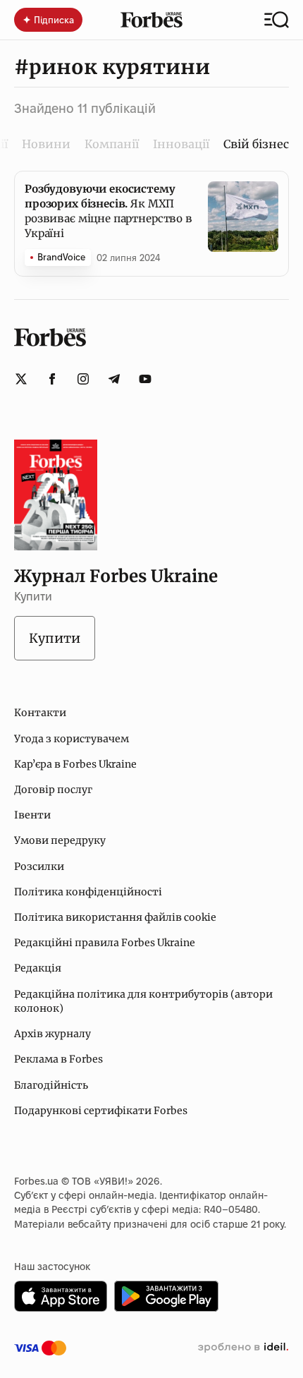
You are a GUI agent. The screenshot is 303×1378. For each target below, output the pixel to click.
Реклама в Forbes (58, 1059)
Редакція (37, 968)
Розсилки (39, 866)
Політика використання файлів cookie (115, 917)
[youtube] (145, 378)
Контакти (40, 712)
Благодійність (51, 1085)
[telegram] (114, 378)
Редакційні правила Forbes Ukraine (104, 942)
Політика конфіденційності (88, 892)
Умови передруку (60, 840)
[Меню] (276, 20)
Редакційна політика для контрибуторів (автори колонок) (143, 1001)
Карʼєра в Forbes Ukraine (75, 764)
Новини (46, 144)
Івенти (32, 815)
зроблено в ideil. (243, 1348)
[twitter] (21, 378)
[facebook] (52, 378)
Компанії (112, 144)
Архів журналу (52, 1033)
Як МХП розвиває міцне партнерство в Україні (108, 211)
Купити (54, 638)
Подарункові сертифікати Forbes (100, 1110)
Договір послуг (53, 789)
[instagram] (83, 378)
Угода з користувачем (71, 738)
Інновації (181, 144)
